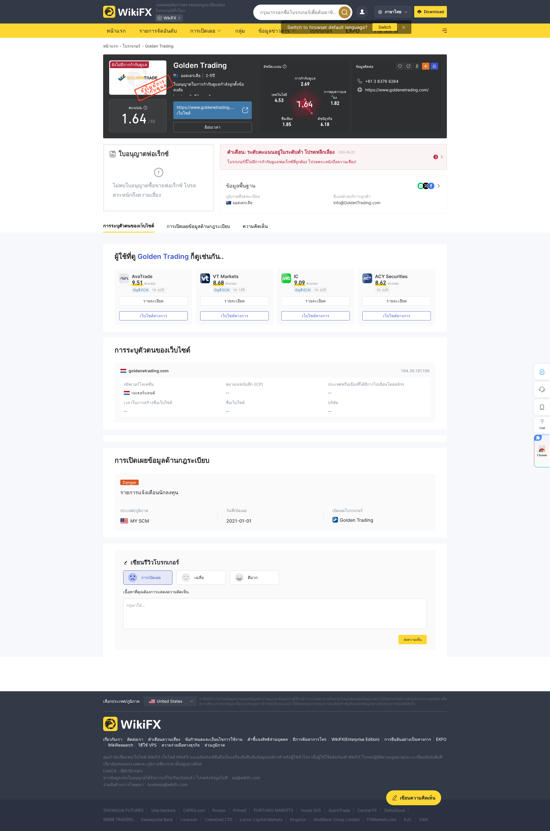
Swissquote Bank (157, 819)
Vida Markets (163, 810)
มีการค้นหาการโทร (310, 739)
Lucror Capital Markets (261, 819)
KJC (408, 819)
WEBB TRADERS (118, 819)
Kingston (298, 819)
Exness (219, 810)
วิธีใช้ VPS (147, 745)
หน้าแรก (110, 46)
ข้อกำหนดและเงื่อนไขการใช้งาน (214, 739)
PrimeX (239, 810)
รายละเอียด (153, 300)
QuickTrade (339, 810)
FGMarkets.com (381, 819)
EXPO (441, 739)
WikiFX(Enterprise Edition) (355, 739)
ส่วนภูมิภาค (215, 745)
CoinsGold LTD (218, 819)
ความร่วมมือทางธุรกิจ (181, 745)
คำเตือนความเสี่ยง (164, 739)
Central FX (367, 810)
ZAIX (423, 819)
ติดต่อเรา (135, 739)
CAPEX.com (194, 810)
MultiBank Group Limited (337, 819)
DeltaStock (394, 810)
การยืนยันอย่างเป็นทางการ (407, 739)
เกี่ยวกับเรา (112, 739)
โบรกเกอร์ (131, 46)
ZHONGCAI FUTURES (123, 810)
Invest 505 (311, 810)
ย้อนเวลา (213, 127)
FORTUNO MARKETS (273, 810)
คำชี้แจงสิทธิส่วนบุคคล (267, 739)
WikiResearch (120, 745)
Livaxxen (188, 819)
